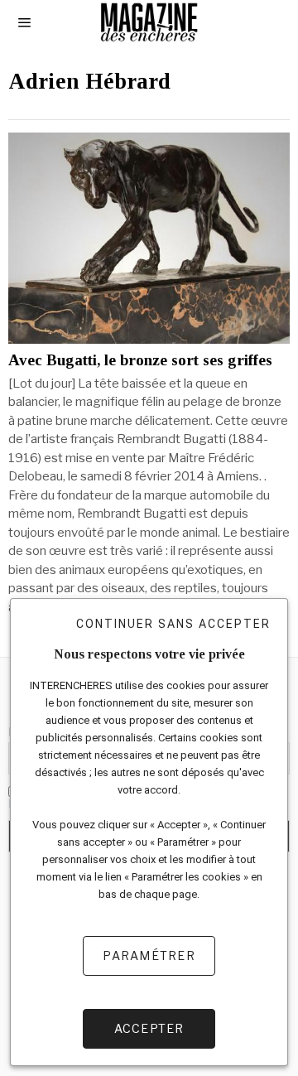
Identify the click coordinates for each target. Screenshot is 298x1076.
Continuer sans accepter (173, 623)
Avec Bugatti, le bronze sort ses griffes (140, 360)
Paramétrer (149, 955)
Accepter (149, 1028)
